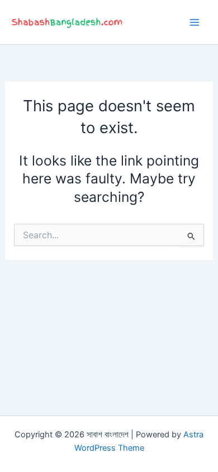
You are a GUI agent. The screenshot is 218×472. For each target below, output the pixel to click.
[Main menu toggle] (194, 22)
